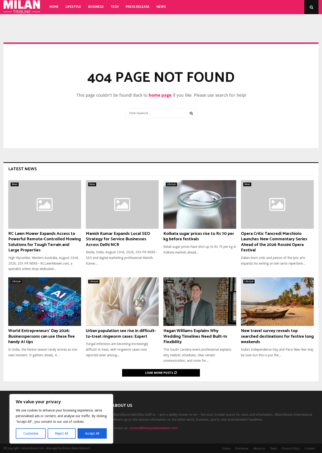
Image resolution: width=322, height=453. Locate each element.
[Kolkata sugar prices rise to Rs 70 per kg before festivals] (199, 204)
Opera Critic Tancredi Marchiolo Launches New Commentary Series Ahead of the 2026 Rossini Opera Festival (274, 242)
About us (259, 448)
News (161, 7)
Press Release (137, 7)
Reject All (61, 433)
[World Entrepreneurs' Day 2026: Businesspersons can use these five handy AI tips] (44, 301)
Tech (115, 7)
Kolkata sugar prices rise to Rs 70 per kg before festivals (198, 236)
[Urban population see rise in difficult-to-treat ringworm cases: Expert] (122, 301)
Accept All (92, 433)
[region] (61, 419)
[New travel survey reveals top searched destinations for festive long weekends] (277, 301)
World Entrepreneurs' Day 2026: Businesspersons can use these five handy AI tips (41, 336)
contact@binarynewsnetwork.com (153, 428)
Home (54, 7)
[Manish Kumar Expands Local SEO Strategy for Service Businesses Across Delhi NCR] (122, 204)
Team (273, 448)
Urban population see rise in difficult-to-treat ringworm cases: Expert (121, 333)
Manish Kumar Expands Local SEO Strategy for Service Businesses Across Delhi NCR (118, 239)
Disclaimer (242, 448)
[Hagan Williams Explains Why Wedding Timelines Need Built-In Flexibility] (199, 301)
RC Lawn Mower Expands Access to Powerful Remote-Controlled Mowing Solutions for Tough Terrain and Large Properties (44, 242)
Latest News (22, 169)
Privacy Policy (291, 448)
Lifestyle (73, 7)
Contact (309, 448)
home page (160, 95)
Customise (30, 433)
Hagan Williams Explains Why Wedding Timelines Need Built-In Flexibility (195, 336)
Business (95, 7)
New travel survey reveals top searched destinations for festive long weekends (277, 336)
